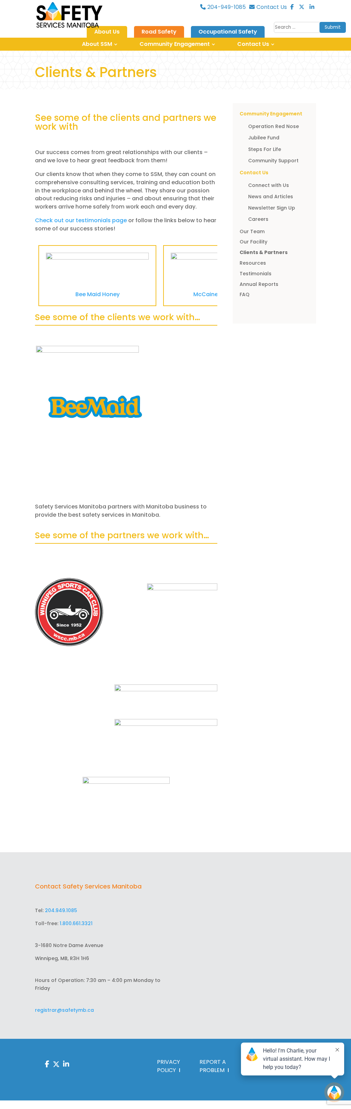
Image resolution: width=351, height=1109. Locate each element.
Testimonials (255, 273)
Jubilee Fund (263, 137)
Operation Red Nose (273, 126)
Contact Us (271, 7)
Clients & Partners (264, 252)
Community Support (273, 160)
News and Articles (270, 196)
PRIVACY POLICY (168, 1066)
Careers (258, 219)
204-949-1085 (226, 7)
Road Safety (159, 31)
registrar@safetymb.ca (64, 1010)
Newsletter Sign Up (271, 207)
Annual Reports (259, 284)
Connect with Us (268, 185)
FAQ (245, 294)
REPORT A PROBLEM (212, 1066)
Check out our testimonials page (81, 220)
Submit (333, 27)
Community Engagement (175, 44)
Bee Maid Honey (97, 294)
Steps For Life (264, 149)
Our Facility (253, 241)
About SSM (97, 44)
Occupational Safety (227, 31)
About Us (107, 31)
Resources (253, 263)
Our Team (252, 231)
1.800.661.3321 (76, 923)
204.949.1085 (61, 910)
